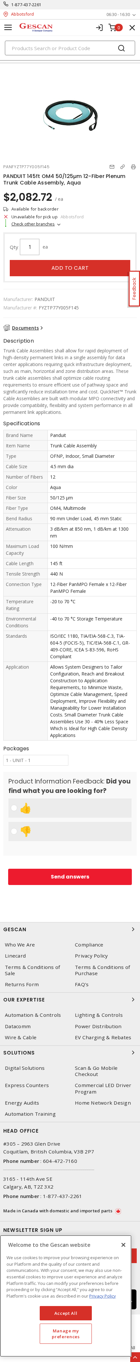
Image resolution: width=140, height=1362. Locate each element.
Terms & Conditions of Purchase (102, 970)
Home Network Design (103, 1103)
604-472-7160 (60, 1161)
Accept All (65, 1313)
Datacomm (18, 1026)
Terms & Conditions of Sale (32, 970)
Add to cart (70, 268)
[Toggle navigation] (8, 27)
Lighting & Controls (99, 1015)
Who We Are (20, 945)
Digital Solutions (25, 1068)
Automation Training (30, 1114)
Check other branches (33, 224)
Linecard (15, 956)
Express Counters (27, 1085)
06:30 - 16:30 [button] (118, 14)
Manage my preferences (65, 1334)
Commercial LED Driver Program (103, 1088)
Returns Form (22, 984)
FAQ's (82, 984)
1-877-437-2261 (26, 4)
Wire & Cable (20, 1037)
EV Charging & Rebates (103, 1037)
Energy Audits (22, 1103)
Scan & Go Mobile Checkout (96, 1071)
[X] (123, 1245)
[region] (66, 1296)
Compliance (89, 945)
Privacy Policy (91, 956)
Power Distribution (98, 1026)
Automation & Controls (33, 1015)
